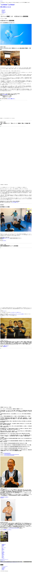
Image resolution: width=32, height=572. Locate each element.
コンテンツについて (4, 566)
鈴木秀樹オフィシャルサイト (7, 529)
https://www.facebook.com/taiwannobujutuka (9, 455)
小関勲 (3, 556)
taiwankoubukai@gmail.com (7, 453)
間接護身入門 (4, 544)
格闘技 (3, 553)
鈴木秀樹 (3, 552)
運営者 (3, 568)
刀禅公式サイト (5, 346)
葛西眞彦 (3, 545)
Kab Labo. (2, 497)
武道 (2, 548)
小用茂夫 (3, 554)
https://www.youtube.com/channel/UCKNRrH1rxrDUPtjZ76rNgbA (11, 454)
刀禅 (2, 555)
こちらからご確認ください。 (11, 98)
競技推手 (3, 549)
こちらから (4, 240)
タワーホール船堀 (4, 94)
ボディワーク (4, 547)
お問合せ (3, 569)
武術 (2, 557)
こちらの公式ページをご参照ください (15, 312)
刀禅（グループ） (6, 345)
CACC (3, 551)
